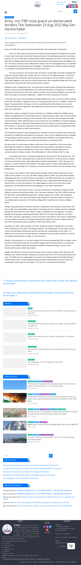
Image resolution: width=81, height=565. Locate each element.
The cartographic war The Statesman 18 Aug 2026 (45, 362)
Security (53, 394)
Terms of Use (60, 562)
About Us (29, 562)
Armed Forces (32, 346)
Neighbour (31, 334)
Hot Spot (31, 381)
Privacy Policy (71, 562)
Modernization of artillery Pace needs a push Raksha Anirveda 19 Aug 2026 (29, 475)
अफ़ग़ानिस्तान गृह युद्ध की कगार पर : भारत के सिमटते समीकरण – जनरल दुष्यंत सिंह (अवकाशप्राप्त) (44, 490)
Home (23, 562)
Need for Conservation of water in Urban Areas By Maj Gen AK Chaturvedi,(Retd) (44, 506)
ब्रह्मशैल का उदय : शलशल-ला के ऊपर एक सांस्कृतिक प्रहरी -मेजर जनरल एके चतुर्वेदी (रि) (53, 424)
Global (30, 308)
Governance (9, 17)
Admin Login (37, 562)
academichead (23, 33)
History (30, 409)
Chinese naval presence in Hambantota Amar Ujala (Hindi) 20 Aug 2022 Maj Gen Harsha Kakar (40, 282)
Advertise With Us (49, 562)
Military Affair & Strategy (46, 435)
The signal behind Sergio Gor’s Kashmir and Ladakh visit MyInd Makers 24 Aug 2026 (32, 468)
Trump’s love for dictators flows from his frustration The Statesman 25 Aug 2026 (30, 465)
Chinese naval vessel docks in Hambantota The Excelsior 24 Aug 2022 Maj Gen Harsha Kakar (38, 294)
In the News (38, 381)
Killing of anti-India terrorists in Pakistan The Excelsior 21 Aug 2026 (51, 336)
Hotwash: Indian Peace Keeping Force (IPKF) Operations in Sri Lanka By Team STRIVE (39, 502)
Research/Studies (47, 381)
